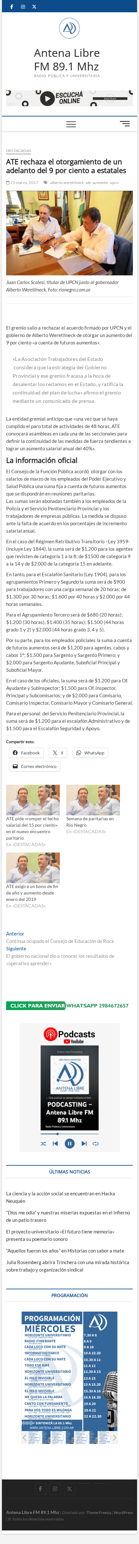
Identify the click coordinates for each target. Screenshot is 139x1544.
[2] (62, 1437)
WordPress (123, 1512)
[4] (109, 1437)
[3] (86, 1437)
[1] (38, 1437)
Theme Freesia (99, 1512)
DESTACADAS (18, 150)
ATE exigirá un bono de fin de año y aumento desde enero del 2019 (32, 893)
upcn (114, 182)
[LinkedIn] (84, 1483)
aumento (100, 182)
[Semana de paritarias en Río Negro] (93, 800)
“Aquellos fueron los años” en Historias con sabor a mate (65, 1250)
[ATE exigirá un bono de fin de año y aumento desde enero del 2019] (33, 868)
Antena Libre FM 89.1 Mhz (67, 59)
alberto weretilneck (67, 182)
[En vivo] (98, 1483)
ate (88, 182)
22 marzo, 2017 (24, 182)
